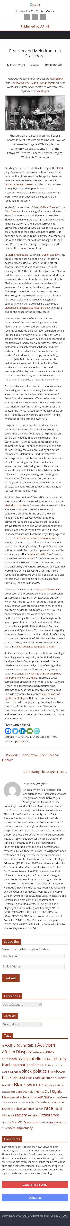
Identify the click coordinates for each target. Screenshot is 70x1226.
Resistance (49, 1115)
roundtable (56, 78)
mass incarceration (20, 1102)
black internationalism (21, 1064)
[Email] (29, 731)
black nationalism (11, 1071)
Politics (38, 1109)
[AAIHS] (35, 5)
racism (21, 1115)
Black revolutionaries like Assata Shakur (27, 307)
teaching (50, 1122)
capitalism (57, 1085)
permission (22, 741)
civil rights (37, 1092)
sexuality (7, 1122)
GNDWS (63, 1215)
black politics (34, 1071)
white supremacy (20, 1128)
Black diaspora (13, 505)
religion (33, 1115)
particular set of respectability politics (37, 538)
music (32, 1102)
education (28, 1097)
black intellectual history (42, 1058)
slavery (19, 1122)
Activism (46, 1045)
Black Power (56, 1071)
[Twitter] (15, 731)
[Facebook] (8, 731)
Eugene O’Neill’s (36, 554)
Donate (35, 1197)
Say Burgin (42, 91)
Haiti (52, 1097)
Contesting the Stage (46, 772)
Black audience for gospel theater (36, 646)
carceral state (8, 1091)
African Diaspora (17, 1051)
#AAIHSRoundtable (19, 1045)
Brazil (48, 1085)
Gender (42, 1097)
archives (37, 1052)
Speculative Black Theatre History (30, 757)
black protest (13, 1077)
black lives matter (51, 1065)
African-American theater (19, 184)
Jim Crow (61, 1097)
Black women (29, 1084)
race (48, 1108)
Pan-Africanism (46, 1102)
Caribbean (22, 1092)
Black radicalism (38, 1078)
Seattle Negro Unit (48, 589)
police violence (24, 1109)
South (41, 1122)
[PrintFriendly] (36, 731)
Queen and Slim (50, 254)
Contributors (35, 1184)
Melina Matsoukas (17, 254)
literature (6, 1102)
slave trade (32, 1123)
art (44, 1052)
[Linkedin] (22, 731)
